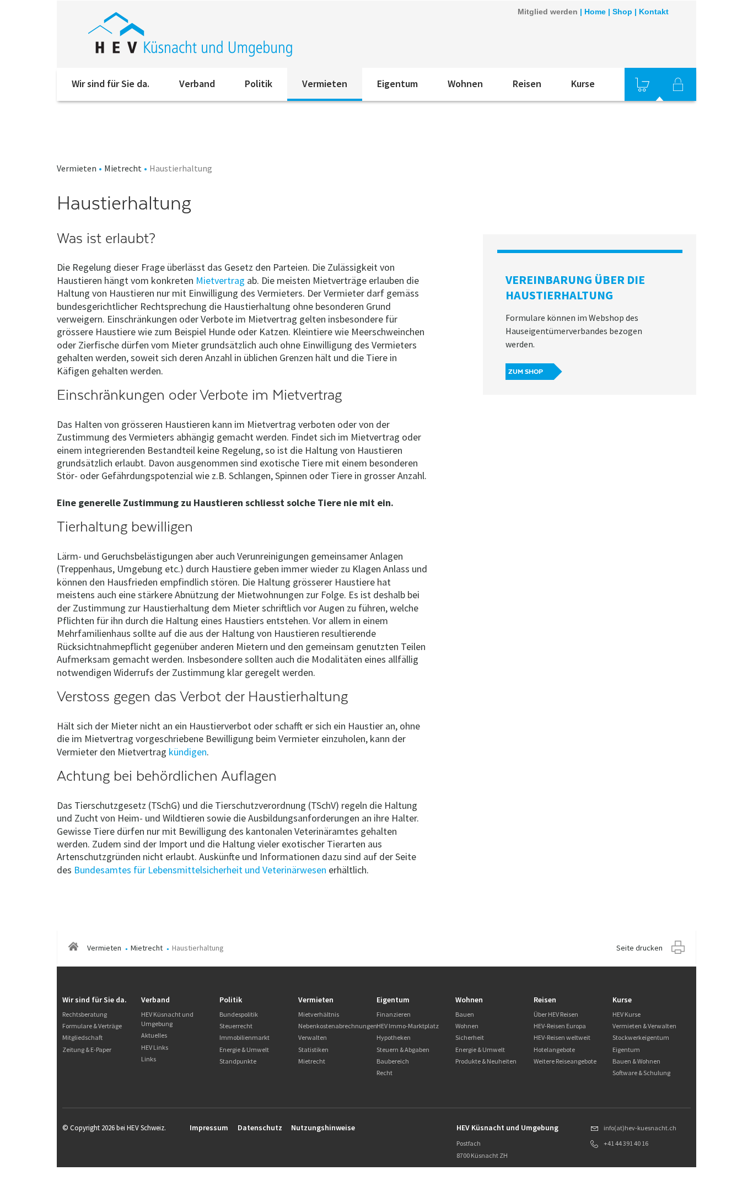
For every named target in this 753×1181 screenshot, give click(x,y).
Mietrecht (123, 168)
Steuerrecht (235, 1026)
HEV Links (154, 1047)
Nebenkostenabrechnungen (337, 1026)
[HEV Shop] (642, 84)
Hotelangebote (554, 1049)
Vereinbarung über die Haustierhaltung (575, 287)
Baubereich (392, 1061)
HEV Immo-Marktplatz (407, 1026)
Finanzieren (393, 1014)
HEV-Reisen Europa (560, 1026)
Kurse (583, 83)
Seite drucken (639, 948)
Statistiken (313, 1049)
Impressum (209, 1127)
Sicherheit (469, 1037)
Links (148, 1059)
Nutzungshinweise (323, 1127)
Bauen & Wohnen (636, 1061)
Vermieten (324, 83)
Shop (622, 11)
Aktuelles (154, 1035)
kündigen (188, 751)
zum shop (525, 371)
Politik (258, 83)
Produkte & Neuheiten (486, 1061)
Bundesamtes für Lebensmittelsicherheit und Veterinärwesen (200, 869)
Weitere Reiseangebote (565, 1061)
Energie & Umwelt (244, 1049)
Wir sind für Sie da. (110, 83)
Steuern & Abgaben (402, 1049)
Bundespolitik (238, 1014)
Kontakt (654, 11)
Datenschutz (260, 1127)
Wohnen (465, 83)
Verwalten (312, 1037)
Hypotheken (393, 1037)
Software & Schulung (641, 1073)
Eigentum (397, 83)
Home (595, 11)
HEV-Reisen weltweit (562, 1037)
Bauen (464, 1014)
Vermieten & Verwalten (644, 1026)
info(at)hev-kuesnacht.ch (640, 1128)
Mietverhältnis (318, 1014)
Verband (197, 83)
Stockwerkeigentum (640, 1037)
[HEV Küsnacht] (205, 34)
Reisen (527, 83)
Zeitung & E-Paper (86, 1049)
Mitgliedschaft (82, 1037)
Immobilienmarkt (244, 1037)
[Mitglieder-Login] (678, 84)
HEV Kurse (626, 1014)
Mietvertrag (220, 280)
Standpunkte (237, 1061)
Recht (384, 1073)
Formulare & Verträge (92, 1026)
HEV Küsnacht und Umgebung (167, 1019)
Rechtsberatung (84, 1014)
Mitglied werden (548, 11)
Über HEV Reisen (556, 1014)
